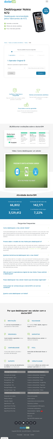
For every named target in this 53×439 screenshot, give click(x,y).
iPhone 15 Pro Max (9, 411)
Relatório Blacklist (8, 398)
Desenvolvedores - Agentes (34, 411)
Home (5, 42)
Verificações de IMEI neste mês (38, 201)
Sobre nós (29, 415)
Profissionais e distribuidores (34, 408)
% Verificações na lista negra (38, 209)
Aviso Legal (26, 434)
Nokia (26, 42)
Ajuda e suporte (31, 398)
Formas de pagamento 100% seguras (36, 406)
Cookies (32, 434)
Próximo (40, 73)
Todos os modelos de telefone (16, 42)
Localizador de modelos (35, 248)
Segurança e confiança (32, 403)
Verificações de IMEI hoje (15, 201)
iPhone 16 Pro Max (9, 408)
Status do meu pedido (32, 396)
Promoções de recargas (9, 375)
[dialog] (4, 438)
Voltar (11, 73)
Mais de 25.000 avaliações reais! (34, 418)
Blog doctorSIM (31, 413)
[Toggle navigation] (47, 2)
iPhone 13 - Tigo (9, 403)
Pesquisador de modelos (10, 396)
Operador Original (8, 401)
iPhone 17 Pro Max (9, 406)
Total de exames (15, 209)
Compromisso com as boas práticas (35, 401)
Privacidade (19, 434)
